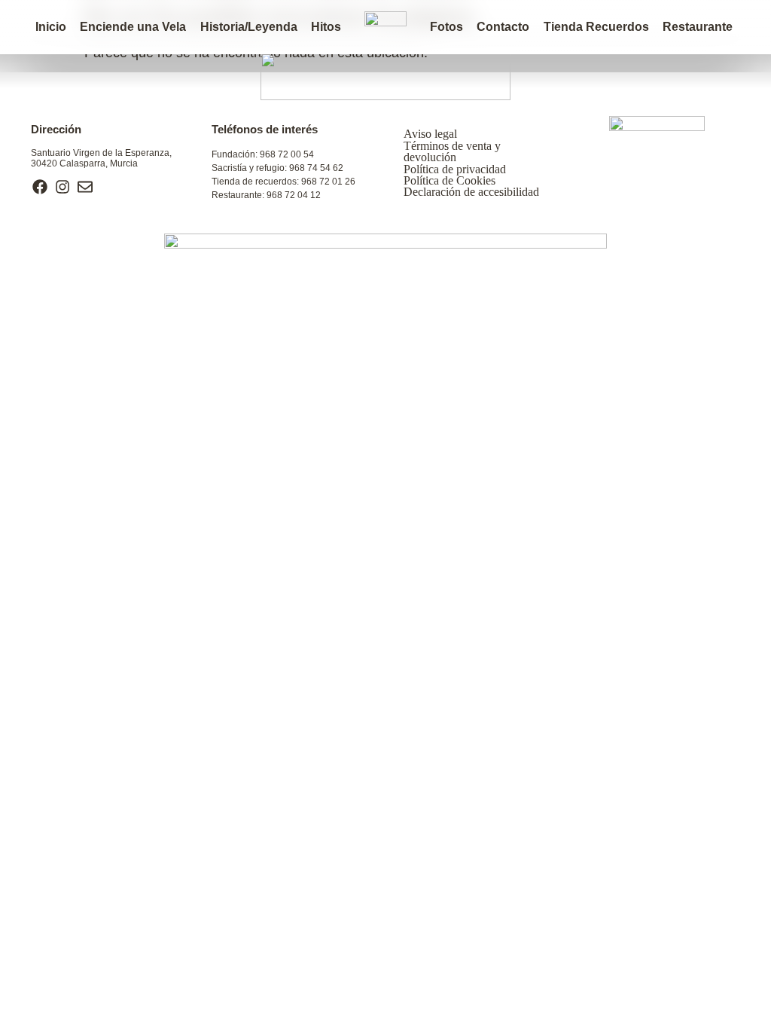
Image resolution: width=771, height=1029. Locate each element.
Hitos (326, 26)
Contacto (503, 26)
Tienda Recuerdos (596, 26)
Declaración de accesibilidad (471, 191)
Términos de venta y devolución (452, 151)
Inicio (50, 26)
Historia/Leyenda (248, 26)
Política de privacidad (455, 169)
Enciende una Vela (133, 26)
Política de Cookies (449, 180)
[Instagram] (62, 187)
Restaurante (698, 26)
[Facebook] (40, 187)
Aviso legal (430, 133)
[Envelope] (85, 187)
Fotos (446, 26)
